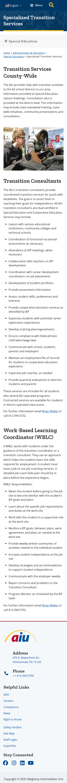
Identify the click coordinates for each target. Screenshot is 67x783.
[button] (51, 5)
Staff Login (10, 740)
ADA (6, 694)
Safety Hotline (12, 727)
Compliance (11, 707)
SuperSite (9, 746)
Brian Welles (50, 411)
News (6, 713)
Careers (8, 701)
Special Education (13, 56)
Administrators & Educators (28, 53)
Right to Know (12, 719)
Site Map (9, 733)
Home (6, 53)
